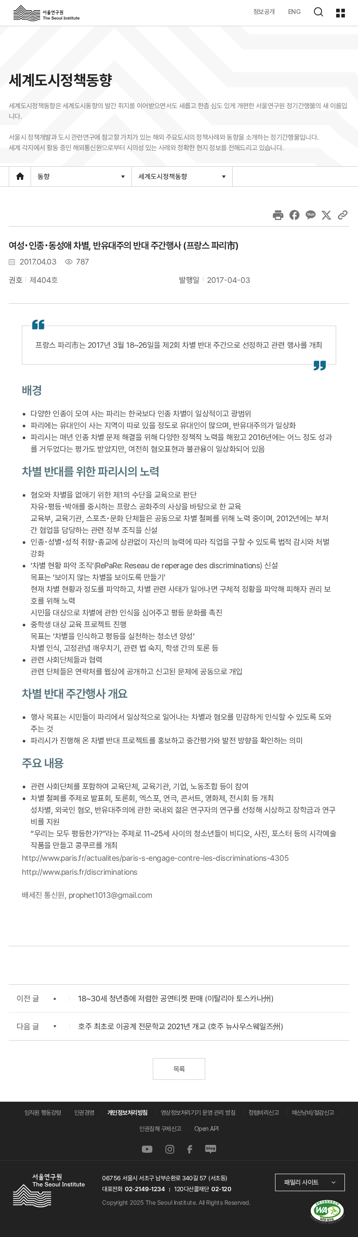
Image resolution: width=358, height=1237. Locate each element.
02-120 (221, 1188)
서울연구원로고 (46, 12)
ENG (294, 11)
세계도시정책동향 (162, 179)
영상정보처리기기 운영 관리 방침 (198, 1112)
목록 (179, 1069)
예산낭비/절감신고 (313, 1112)
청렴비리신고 (263, 1112)
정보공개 (264, 11)
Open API (206, 1128)
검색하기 (318, 12)
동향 (43, 179)
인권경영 (84, 1112)
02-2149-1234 (145, 1188)
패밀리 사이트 (301, 1182)
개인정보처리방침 (127, 1112)
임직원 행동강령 (42, 1112)
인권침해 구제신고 (160, 1128)
